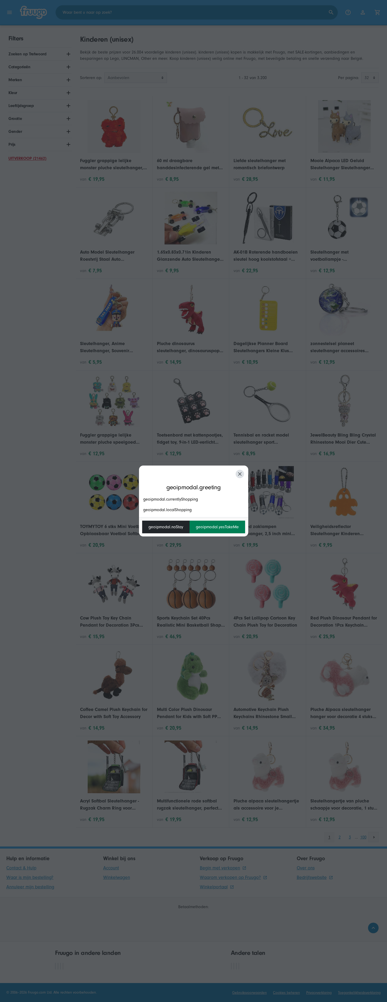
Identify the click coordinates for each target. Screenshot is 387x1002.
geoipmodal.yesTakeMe (217, 527)
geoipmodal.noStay (165, 527)
